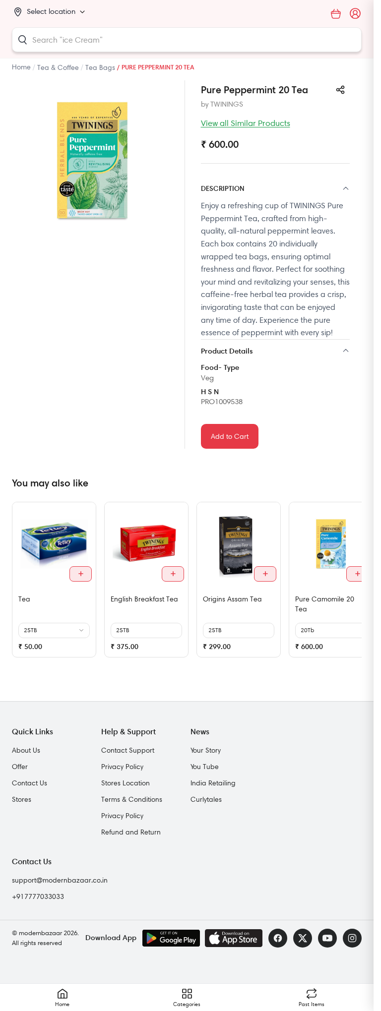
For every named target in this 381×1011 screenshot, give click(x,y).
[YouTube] (327, 938)
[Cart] (336, 14)
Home (21, 66)
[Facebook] (277, 938)
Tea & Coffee (58, 67)
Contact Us (29, 782)
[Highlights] (275, 352)
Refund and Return (131, 832)
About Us (26, 750)
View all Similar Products (245, 123)
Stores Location (125, 782)
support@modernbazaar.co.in (60, 880)
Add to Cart (230, 436)
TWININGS (226, 104)
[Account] (356, 14)
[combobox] (186, 40)
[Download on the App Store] (233, 938)
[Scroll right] (353, 584)
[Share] (340, 89)
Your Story (205, 750)
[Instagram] (352, 938)
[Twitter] (302, 938)
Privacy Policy (122, 766)
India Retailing (213, 782)
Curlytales (206, 799)
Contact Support (127, 750)
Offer (20, 766)
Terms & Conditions (131, 799)
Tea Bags (100, 67)
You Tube (204, 766)
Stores (21, 799)
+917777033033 (38, 896)
